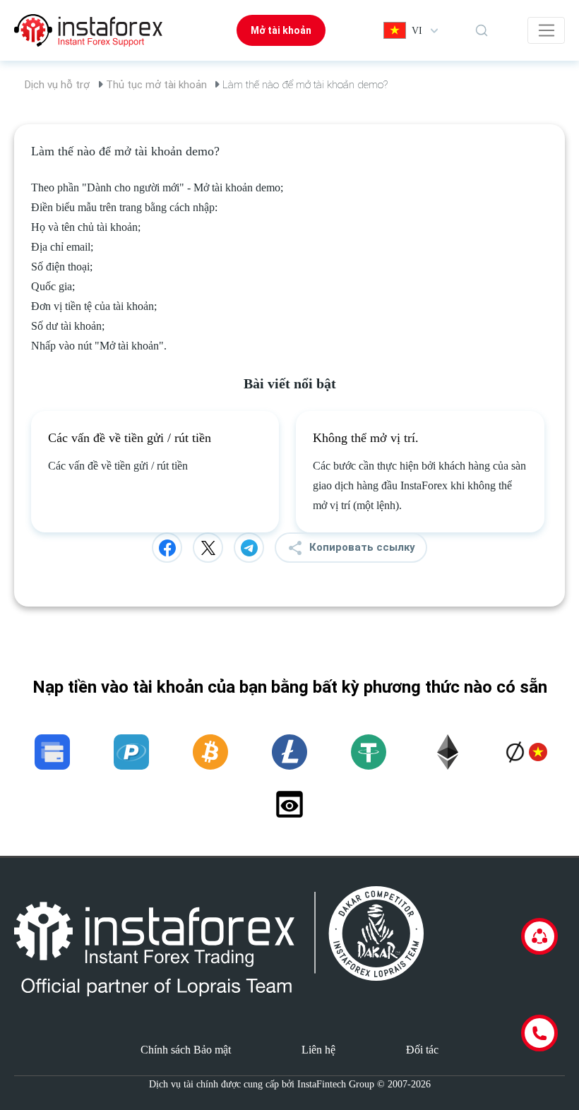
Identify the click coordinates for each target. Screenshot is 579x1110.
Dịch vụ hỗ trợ (57, 84)
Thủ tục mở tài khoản (156, 84)
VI (417, 30)
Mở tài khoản (281, 30)
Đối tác (422, 1050)
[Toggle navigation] (546, 30)
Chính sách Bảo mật (186, 1050)
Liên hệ (318, 1050)
